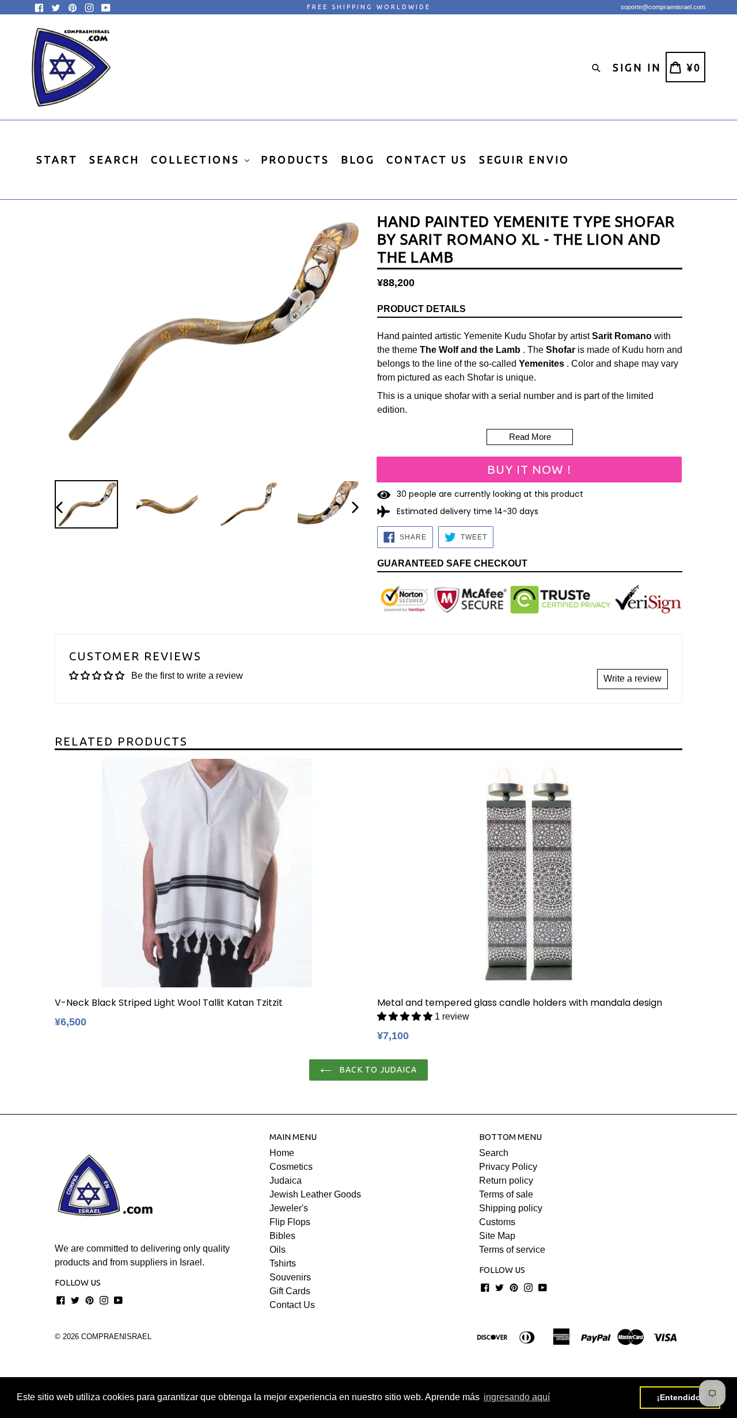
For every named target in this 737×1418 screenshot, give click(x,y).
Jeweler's (288, 1208)
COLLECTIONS (197, 159)
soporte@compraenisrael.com (663, 6)
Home (281, 1153)
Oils (277, 1249)
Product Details (421, 309)
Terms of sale (506, 1194)
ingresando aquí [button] (517, 1397)
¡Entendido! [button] (680, 1397)
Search (493, 1153)
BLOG (358, 159)
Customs (497, 1222)
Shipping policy (510, 1208)
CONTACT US (427, 159)
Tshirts (282, 1263)
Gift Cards (289, 1291)
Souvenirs (290, 1277)
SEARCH (114, 159)
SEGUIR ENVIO (524, 159)
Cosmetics (291, 1167)
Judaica (285, 1180)
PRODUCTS (295, 159)
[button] (404, 1016)
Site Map (497, 1236)
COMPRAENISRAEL (116, 1336)
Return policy (506, 1180)
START (57, 159)
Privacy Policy (508, 1167)
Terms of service (512, 1249)
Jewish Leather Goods (315, 1194)
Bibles (282, 1236)
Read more (530, 437)
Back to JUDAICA (377, 1069)
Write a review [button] (632, 678)
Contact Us (292, 1305)
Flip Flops (289, 1222)
